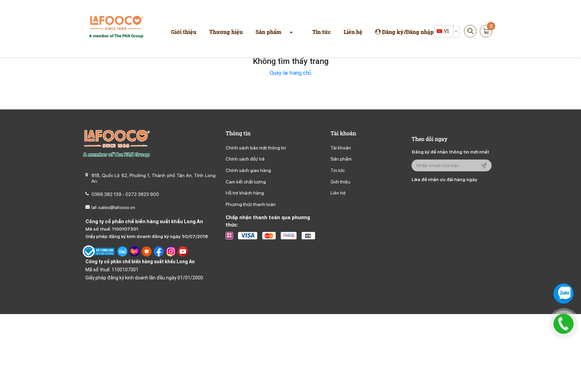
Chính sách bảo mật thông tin (256, 147)
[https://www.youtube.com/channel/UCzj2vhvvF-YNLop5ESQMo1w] (183, 251)
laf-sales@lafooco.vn (113, 207)
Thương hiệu (226, 31)
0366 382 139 (106, 194)
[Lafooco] (116, 28)
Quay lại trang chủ (290, 73)
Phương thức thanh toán (251, 204)
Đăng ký (393, 31)
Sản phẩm (268, 31)
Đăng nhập (420, 31)
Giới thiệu (183, 31)
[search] (470, 31)
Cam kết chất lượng (246, 181)
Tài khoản (341, 147)
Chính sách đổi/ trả (245, 159)
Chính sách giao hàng (248, 170)
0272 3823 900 (142, 194)
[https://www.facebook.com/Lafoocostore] (159, 251)
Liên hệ (353, 31)
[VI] (439, 31)
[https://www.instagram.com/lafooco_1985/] (171, 251)
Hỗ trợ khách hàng (245, 193)
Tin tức (321, 31)
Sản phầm (341, 159)
